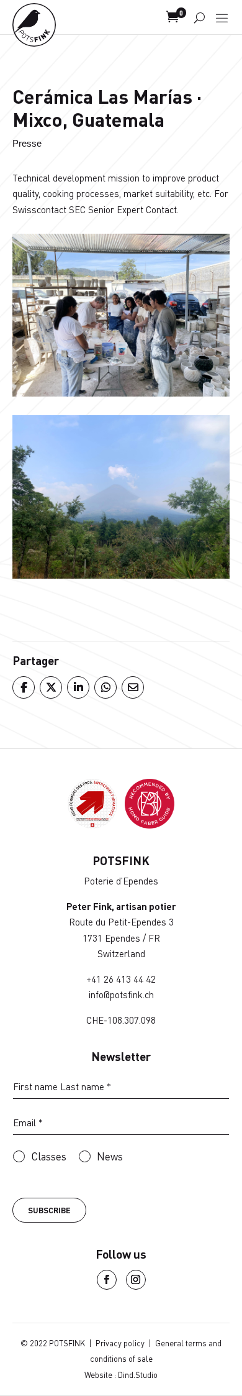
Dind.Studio (138, 1375)
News (110, 1156)
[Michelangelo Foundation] (149, 824)
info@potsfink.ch (121, 994)
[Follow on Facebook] (107, 1280)
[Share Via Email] (132, 687)
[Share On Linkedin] (77, 687)
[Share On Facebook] (23, 687)
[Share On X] (50, 687)
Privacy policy (120, 1343)
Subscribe (49, 1210)
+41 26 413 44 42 (121, 979)
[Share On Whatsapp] (104, 687)
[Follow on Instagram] (136, 1280)
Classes (48, 1156)
